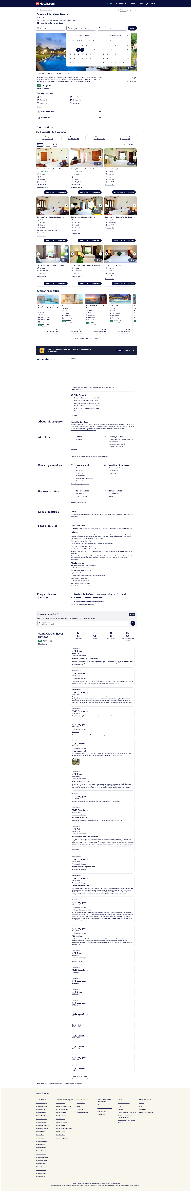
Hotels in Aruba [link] (60, 1103)
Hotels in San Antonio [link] (42, 1151)
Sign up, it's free (129, 350)
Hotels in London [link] (41, 1163)
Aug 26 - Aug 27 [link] (47, 139)
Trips (141, 3)
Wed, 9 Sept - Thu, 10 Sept (80, 29)
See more (74, 415)
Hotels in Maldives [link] (61, 1112)
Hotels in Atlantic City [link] (42, 1157)
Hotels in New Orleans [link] (42, 1115)
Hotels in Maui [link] (60, 1125)
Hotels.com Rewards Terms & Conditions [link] (126, 1121)
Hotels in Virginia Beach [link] (42, 1166)
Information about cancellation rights (83, 430)
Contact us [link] (80, 1109)
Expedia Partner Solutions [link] (104, 1108)
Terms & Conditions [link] (124, 1103)
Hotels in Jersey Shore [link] (62, 1122)
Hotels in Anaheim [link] (41, 1173)
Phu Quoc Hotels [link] (65, 1083)
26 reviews (41, 644)
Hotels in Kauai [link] (60, 1131)
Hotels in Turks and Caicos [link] (63, 1106)
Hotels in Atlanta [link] (41, 1147)
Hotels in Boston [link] (41, 1154)
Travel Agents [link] (101, 1114)
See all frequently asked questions (82, 604)
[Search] (133, 623)
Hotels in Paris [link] (40, 1135)
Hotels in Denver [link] (40, 1138)
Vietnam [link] (44, 1083)
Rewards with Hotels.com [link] (146, 1112)
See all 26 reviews (43, 88)
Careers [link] (141, 1106)
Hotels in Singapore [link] (62, 1109)
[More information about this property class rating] (43, 17)
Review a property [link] (82, 1112)
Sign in (153, 3)
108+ (132, 68)
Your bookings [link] (81, 1103)
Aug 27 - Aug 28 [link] (73, 139)
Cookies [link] (120, 1109)
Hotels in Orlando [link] (41, 1112)
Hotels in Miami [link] (40, 1131)
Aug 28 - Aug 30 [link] (99, 139)
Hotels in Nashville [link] (41, 1122)
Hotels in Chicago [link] (41, 1109)
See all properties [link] (46, 10)
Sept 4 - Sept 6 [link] (125, 139)
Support (133, 3)
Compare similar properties (87, 338)
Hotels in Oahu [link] (60, 1135)
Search (132, 28)
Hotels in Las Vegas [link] (41, 1103)
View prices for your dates (56, 192)
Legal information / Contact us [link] (127, 1112)
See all (39, 107)
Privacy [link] (120, 1106)
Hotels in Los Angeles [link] (42, 1128)
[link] (132, 9)
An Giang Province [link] (54, 1083)
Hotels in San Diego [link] (41, 1119)
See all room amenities (79, 502)
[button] (74, 45)
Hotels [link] (38, 1083)
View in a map (76, 389)
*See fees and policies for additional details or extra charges (88, 456)
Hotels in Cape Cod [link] (62, 1138)
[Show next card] (135, 314)
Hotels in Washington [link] (42, 1141)
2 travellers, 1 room (108, 29)
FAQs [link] (78, 1106)
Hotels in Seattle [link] (41, 1170)
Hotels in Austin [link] (40, 1144)
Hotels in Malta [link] (60, 1119)
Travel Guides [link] (143, 1109)
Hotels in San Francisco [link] (42, 1125)
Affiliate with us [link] (102, 1104)
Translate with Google (79, 656)
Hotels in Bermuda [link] (61, 1115)
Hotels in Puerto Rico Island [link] (64, 1128)
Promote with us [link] (102, 1111)
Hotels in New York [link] (41, 1106)
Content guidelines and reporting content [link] (125, 1116)
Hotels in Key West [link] (41, 1160)
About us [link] (141, 1103)
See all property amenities (80, 484)
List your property (121, 3)
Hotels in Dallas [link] (40, 1176)
